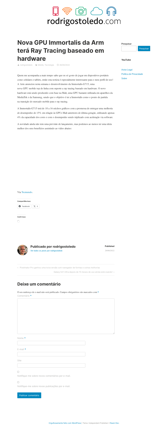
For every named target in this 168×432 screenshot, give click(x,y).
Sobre (124, 78)
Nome (21, 338)
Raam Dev (114, 423)
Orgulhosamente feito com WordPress (65, 423)
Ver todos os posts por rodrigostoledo (46, 251)
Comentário (24, 296)
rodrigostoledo (26, 65)
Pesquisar (126, 44)
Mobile (41, 65)
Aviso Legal (126, 70)
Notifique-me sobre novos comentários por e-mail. (44, 376)
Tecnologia (49, 65)
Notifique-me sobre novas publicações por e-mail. (43, 386)
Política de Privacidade (132, 74)
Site (19, 360)
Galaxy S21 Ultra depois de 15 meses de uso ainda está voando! (83, 272)
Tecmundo (27, 192)
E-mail (21, 349)
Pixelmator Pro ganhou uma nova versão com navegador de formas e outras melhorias (59, 268)
